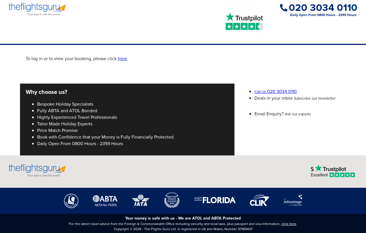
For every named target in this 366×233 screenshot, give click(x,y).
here (122, 58)
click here (288, 223)
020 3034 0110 (323, 7)
